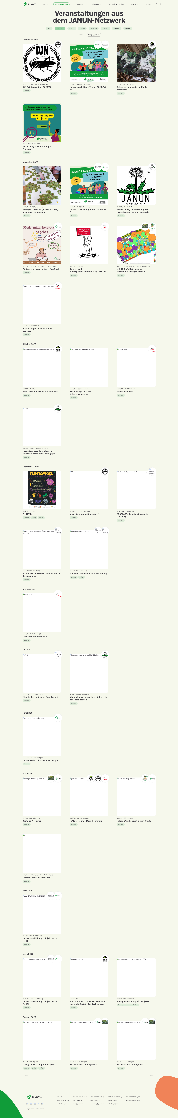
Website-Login (62, 1104)
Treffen (105, 28)
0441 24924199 (112, 1100)
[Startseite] (30, 4)
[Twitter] (42, 1103)
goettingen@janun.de (133, 1100)
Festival (94, 28)
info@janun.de (78, 1104)
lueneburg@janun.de (97, 1104)
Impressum (30, 1109)
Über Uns (95, 4)
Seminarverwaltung (63, 1100)
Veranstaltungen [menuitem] (61, 4)
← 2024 (25, 1076)
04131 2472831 (95, 1100)
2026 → (153, 1076)
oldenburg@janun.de (114, 1104)
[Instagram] (31, 1103)
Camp (82, 28)
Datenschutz (40, 1109)
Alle (49, 28)
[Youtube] (39, 1103)
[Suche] (157, 4)
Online (116, 28)
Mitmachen (79, 4)
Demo (71, 28)
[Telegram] (27, 1103)
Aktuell (81, 35)
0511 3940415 (77, 1100)
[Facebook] (35, 1103)
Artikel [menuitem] (45, 4)
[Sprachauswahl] (161, 4)
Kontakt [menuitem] (148, 4)
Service (133, 4)
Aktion (127, 28)
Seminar (60, 28)
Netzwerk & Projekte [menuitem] (116, 4)
